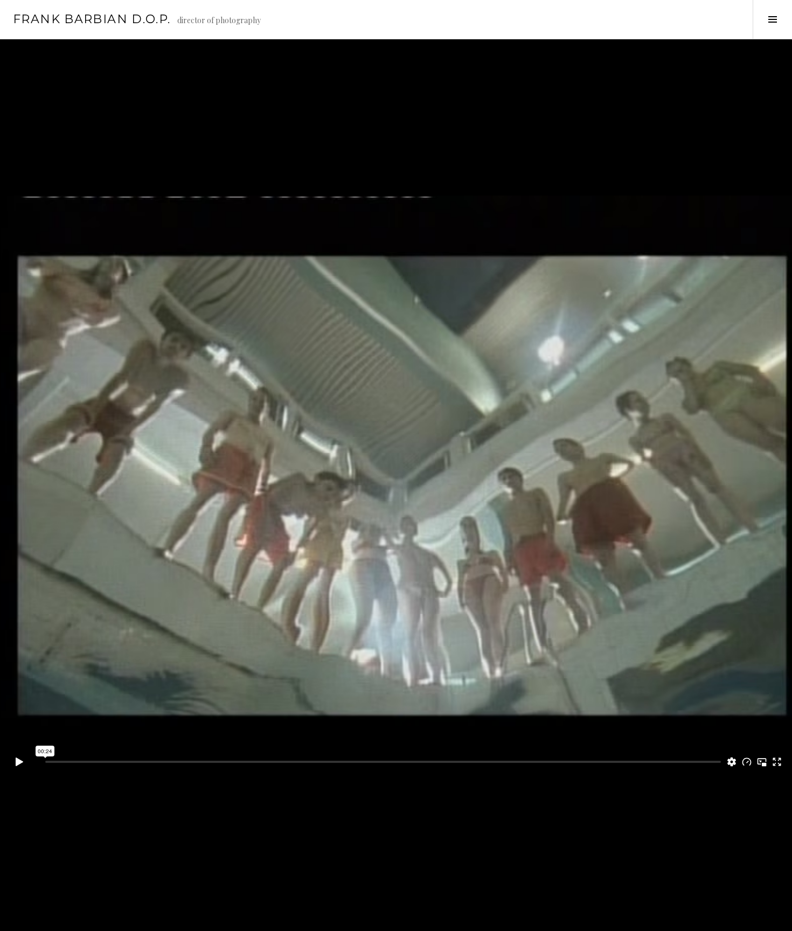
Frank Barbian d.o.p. (92, 19)
